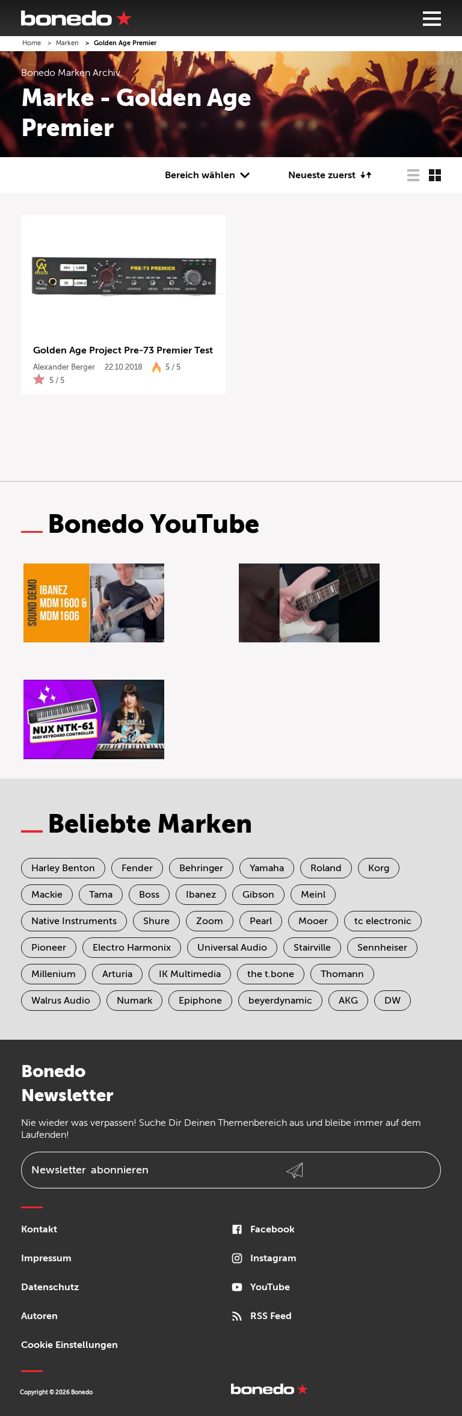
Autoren (39, 1316)
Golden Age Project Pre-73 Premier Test (123, 350)
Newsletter (90, 1170)
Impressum (46, 1258)
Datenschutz (50, 1287)
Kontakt (39, 1229)
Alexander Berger (64, 366)
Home (31, 43)
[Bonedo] (76, 18)
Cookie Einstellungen (69, 1345)
